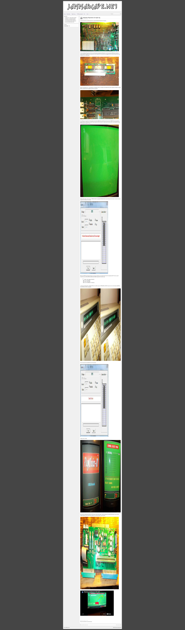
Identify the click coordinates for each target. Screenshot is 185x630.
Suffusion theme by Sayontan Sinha (117, 627)
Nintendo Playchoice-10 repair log (91, 17)
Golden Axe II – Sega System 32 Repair (70, 18)
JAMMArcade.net (68, 627)
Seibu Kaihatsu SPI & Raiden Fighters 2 (70, 19)
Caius (84, 620)
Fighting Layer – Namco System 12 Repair (70, 17)
